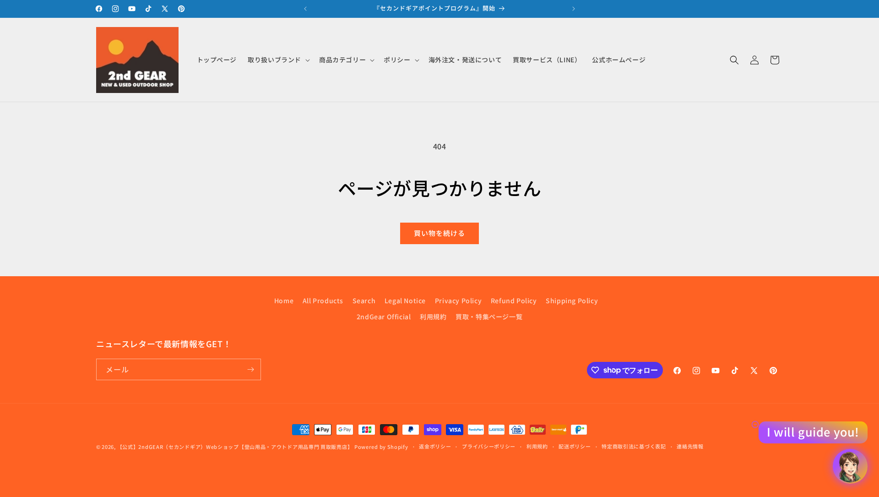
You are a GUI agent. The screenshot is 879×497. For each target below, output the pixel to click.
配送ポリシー (575, 446)
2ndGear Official (384, 316)
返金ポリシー (435, 446)
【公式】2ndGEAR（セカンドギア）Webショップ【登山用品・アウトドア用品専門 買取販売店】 (235, 446)
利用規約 (433, 316)
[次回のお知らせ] (574, 8)
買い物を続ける (439, 233)
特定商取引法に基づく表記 (634, 446)
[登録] (250, 369)
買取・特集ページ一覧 (489, 316)
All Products (323, 300)
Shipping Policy (572, 300)
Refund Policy (514, 300)
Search (364, 300)
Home (283, 300)
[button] (278, 59)
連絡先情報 (690, 446)
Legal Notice (405, 300)
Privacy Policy (458, 300)
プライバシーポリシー (488, 446)
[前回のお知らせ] (305, 8)
